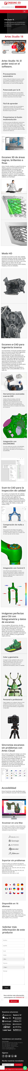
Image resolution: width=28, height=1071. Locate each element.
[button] (25, 1068)
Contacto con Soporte (21, 7)
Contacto (14, 1001)
